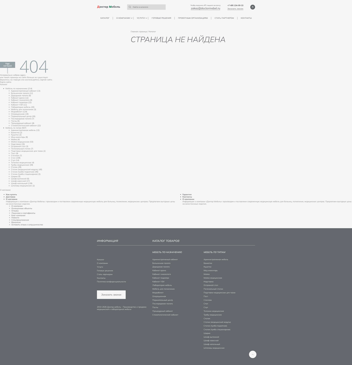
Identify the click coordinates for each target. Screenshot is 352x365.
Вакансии (16, 222)
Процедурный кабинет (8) (22, 123)
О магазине (11, 199)
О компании (123, 18)
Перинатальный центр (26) (23, 116)
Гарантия (187, 194)
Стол (206, 303)
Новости (15, 217)
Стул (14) (15, 160)
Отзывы (15, 210)
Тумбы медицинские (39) (22, 165)
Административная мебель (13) (25, 130)
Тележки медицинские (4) (22, 162)
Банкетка (208, 263)
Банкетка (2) (16, 132)
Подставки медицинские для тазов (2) (28, 151)
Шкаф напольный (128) (21, 183)
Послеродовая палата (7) (22, 118)
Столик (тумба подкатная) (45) (24, 172)
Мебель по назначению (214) (19, 88)
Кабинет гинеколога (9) (21, 100)
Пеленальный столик (213, 289)
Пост (206, 296)
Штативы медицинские (214, 348)
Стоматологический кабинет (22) (26, 125)
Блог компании (18, 215)
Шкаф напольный (212, 344)
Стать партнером (224, 18)
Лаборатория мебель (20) (22, 107)
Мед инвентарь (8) (19, 137)
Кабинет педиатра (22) (21, 102)
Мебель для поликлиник (163, 289)
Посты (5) (15, 121)
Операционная (159, 296)
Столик (207, 318)
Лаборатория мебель (162, 285)
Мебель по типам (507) (16, 128)
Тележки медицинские (214, 311)
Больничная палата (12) (22, 93)
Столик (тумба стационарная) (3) (25, 174)
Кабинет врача (159, 270)
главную (17, 79)
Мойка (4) (15, 139)
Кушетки (207, 266)
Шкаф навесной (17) (20, 181)
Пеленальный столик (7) (22, 148)
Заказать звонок (235, 8)
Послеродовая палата (162, 303)
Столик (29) (16, 167)
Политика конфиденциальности (111, 281)
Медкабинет (157, 292)
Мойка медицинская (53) (22, 142)
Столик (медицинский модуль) (217, 322)
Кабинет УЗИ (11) (19, 104)
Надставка (208, 281)
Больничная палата (161, 263)
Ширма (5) (15, 176)
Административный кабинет (165, 259)
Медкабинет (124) (19, 111)
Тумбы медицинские (213, 315)
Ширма (207, 333)
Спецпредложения (20, 220)
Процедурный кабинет (162, 311)
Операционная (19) (19, 114)
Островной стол (211, 285)
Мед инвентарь (211, 270)
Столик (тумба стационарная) (217, 329)
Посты (155, 307)
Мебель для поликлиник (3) (23, 109)
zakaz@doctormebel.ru (205, 8)
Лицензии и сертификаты (23, 213)
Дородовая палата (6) (21, 95)
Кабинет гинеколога (161, 274)
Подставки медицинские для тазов (219, 292)
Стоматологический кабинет (165, 315)
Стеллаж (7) (16, 155)
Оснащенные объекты (21, 208)
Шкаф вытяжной (211, 337)
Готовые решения (161, 18)
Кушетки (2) (16, 135)
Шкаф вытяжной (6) (20, 178)
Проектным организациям (193, 18)
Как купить (11, 194)
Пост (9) (14, 153)
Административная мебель (216, 259)
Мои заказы (252, 7)
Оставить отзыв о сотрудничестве (27, 224)
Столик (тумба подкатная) (215, 326)
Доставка (10, 197)
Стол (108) (15, 158)
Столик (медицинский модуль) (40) (26, 169)
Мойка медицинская (213, 278)
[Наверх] (252, 354)
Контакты (246, 18)
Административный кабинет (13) (25, 91)
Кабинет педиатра (160, 278)
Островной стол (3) (19, 146)
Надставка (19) (18, 144)
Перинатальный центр (162, 300)
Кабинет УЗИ (158, 281)
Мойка (207, 274)
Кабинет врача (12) (19, 98)
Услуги (141, 18)
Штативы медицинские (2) (23, 185)
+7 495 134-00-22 (235, 5)
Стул (206, 307)
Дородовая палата (161, 266)
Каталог (104, 18)
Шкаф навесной (211, 340)
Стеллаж (208, 300)
